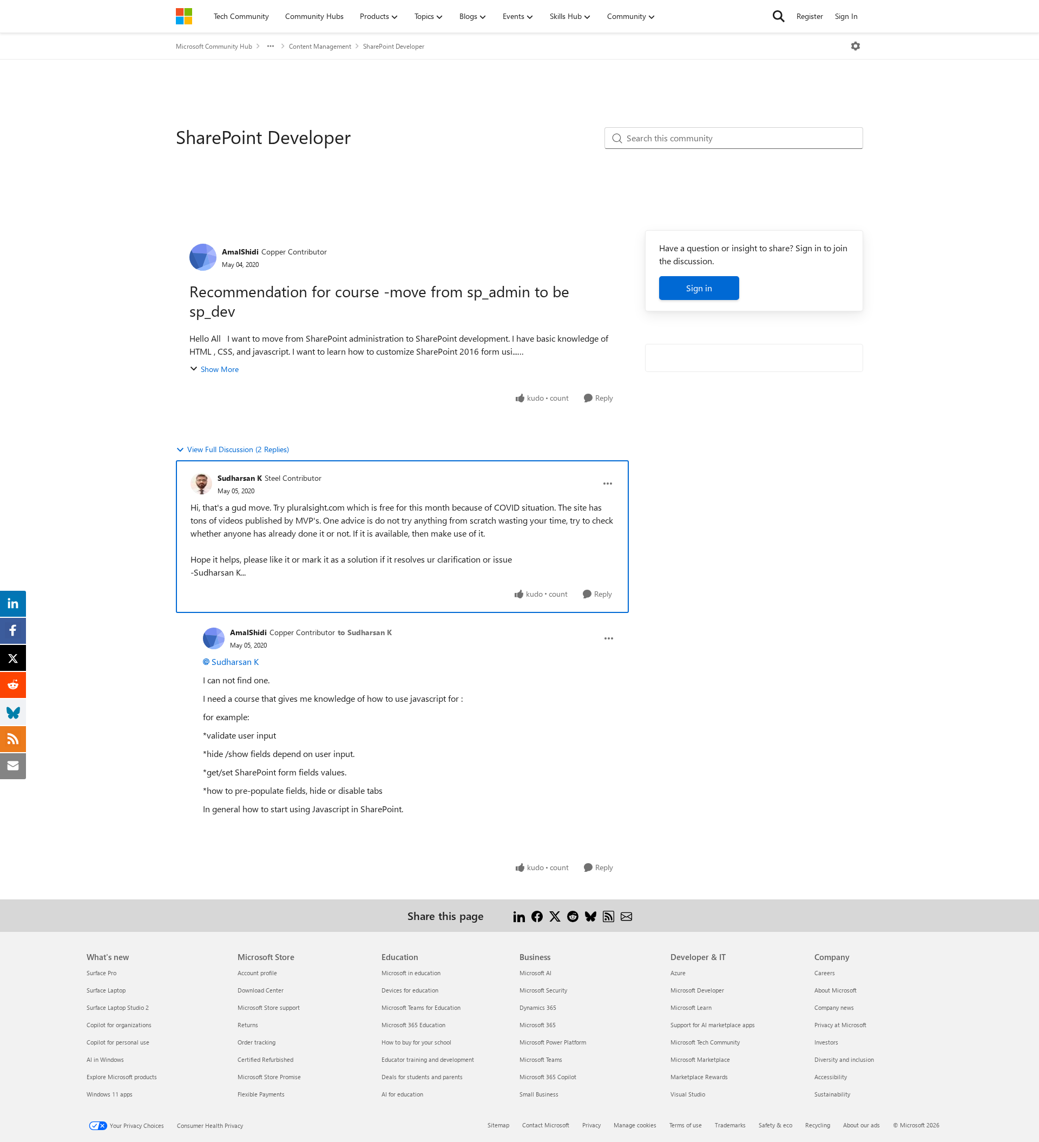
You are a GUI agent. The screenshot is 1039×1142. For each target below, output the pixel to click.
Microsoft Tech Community (705, 1042)
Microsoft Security (543, 990)
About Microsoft (835, 990)
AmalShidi (240, 251)
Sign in (699, 287)
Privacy (591, 1125)
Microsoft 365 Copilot (548, 1077)
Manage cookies (635, 1125)
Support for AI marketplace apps (712, 1025)
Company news (834, 1007)
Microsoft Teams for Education (421, 1007)
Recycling (817, 1125)
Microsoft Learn (691, 1007)
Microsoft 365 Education (413, 1025)
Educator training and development (428, 1059)
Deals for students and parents (422, 1077)
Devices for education (410, 990)
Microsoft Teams (541, 1059)
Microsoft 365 (538, 1025)
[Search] (778, 16)
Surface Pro (101, 973)
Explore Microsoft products (122, 1077)
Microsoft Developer (697, 990)
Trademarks (730, 1125)
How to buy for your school (416, 1042)
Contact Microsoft (545, 1125)
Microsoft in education (411, 973)
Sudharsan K (240, 478)
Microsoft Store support (269, 1007)
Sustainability (832, 1094)
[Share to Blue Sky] (590, 915)
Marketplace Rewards (699, 1077)
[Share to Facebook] (537, 915)
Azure (678, 973)
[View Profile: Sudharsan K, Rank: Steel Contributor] (201, 483)
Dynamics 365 (538, 1007)
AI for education (402, 1094)
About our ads (861, 1125)
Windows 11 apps (110, 1094)
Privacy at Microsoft (840, 1025)
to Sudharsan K (365, 632)
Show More (220, 369)
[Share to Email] (626, 915)
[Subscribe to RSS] (608, 915)
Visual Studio (687, 1094)
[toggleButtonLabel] (855, 46)
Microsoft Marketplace (700, 1059)
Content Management (320, 46)
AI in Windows (105, 1059)
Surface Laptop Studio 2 (118, 1007)
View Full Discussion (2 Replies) (238, 449)
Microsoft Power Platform (553, 1042)
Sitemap (498, 1125)
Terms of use (685, 1125)
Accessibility (830, 1077)
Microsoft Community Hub (214, 46)
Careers (824, 973)
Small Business (539, 1094)
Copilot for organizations (119, 1025)
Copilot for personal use (118, 1042)
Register (810, 16)
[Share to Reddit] (572, 915)
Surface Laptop (106, 990)
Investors (826, 1042)
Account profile (257, 973)
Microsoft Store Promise (269, 1077)
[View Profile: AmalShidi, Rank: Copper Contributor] (202, 257)
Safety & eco (775, 1125)
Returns (248, 1025)
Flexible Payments (261, 1094)
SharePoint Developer (393, 46)
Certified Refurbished (265, 1059)
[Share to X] (555, 915)
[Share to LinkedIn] (519, 915)
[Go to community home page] (184, 16)
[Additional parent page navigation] (270, 46)
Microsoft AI (535, 973)
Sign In (846, 16)
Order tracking (256, 1042)
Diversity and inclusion (844, 1059)
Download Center (261, 990)
